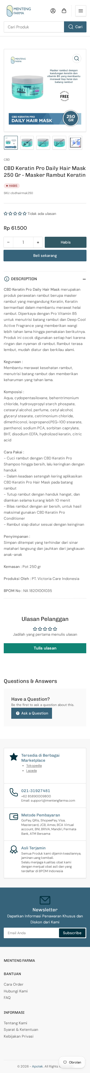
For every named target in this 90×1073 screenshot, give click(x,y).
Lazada (31, 770)
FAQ (7, 997)
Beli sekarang (45, 255)
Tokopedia (34, 765)
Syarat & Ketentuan (21, 1029)
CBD (7, 160)
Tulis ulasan (45, 648)
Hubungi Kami (16, 991)
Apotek (37, 1066)
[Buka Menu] (80, 10)
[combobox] (45, 26)
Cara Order (14, 984)
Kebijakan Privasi (19, 1036)
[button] (15, 213)
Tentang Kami (15, 1023)
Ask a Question (34, 713)
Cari (78, 26)
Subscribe (72, 932)
